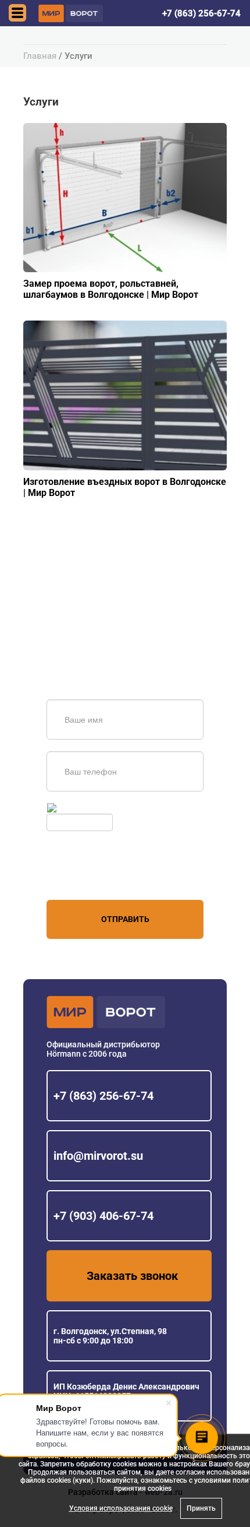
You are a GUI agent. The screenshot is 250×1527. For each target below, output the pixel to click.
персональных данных (90, 877)
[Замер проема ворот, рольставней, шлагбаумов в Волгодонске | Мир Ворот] (125, 197)
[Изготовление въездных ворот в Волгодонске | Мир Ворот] (125, 394)
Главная (39, 56)
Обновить (78, 808)
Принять (201, 1508)
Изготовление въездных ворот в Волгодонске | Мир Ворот (124, 487)
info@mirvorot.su (98, 1156)
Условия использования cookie (121, 1508)
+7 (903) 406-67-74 (103, 1216)
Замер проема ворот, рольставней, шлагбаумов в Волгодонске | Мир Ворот (110, 289)
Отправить (125, 919)
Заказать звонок (132, 1276)
